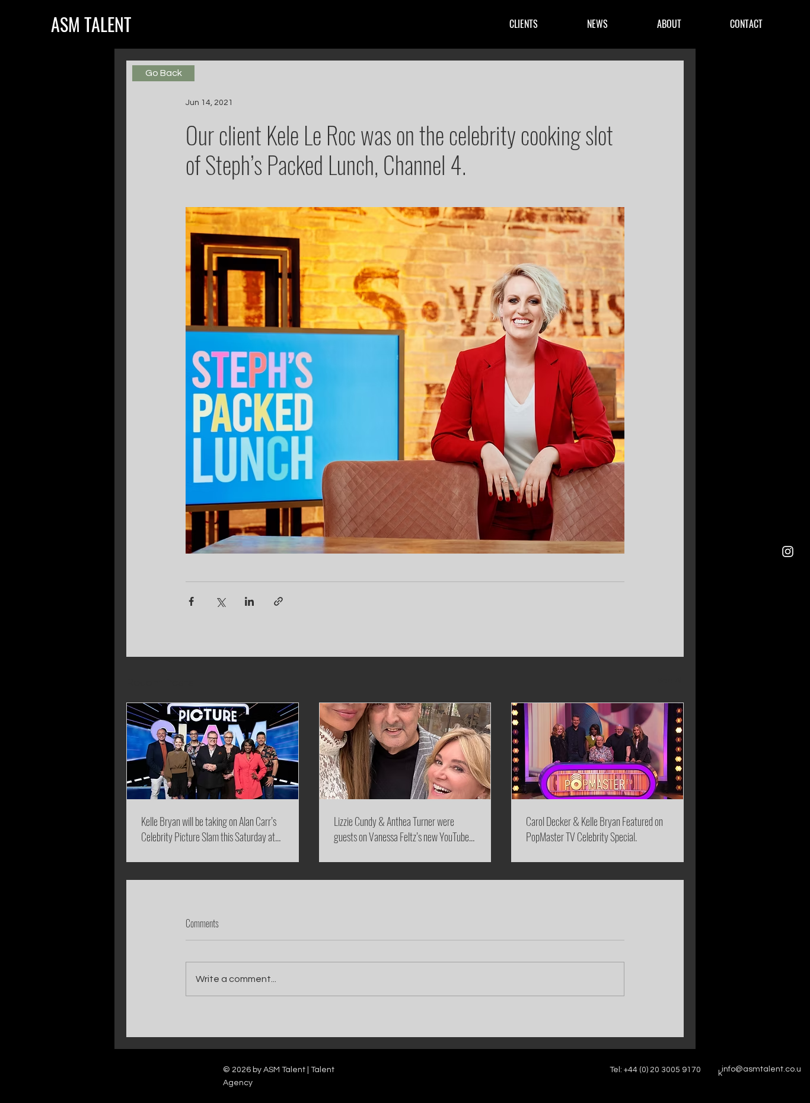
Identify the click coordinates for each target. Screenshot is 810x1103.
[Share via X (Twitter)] (220, 601)
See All (671, 680)
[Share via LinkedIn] (249, 601)
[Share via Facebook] (191, 601)
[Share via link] (278, 601)
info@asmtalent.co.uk (759, 1071)
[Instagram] (787, 551)
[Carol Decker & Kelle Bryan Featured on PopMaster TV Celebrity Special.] (597, 751)
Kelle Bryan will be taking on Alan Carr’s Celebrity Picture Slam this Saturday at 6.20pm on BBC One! (208, 828)
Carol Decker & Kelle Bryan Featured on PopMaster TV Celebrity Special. (594, 828)
